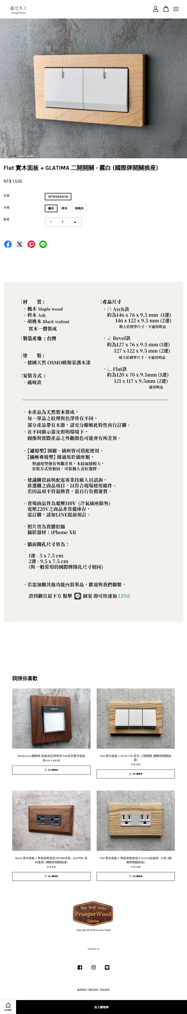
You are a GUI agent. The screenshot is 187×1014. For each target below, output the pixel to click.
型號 (6, 195)
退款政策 (105, 989)
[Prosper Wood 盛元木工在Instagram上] (93, 970)
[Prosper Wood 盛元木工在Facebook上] (79, 970)
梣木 (64, 208)
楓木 (51, 208)
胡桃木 (79, 208)
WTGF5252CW (58, 196)
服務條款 (82, 989)
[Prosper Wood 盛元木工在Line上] (107, 970)
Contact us (94, 948)
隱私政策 (93, 989)
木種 (6, 207)
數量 (6, 219)
